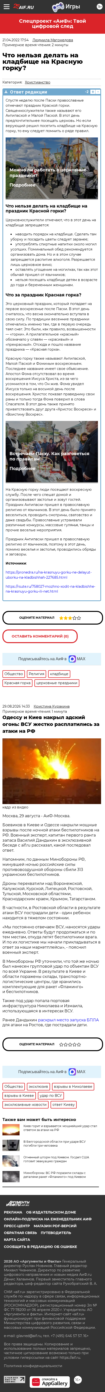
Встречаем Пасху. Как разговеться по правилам (49, 456)
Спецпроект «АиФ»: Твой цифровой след (52, 23)
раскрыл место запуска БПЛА (68, 1020)
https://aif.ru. (70, 1357)
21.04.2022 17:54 (15, 40)
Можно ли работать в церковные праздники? (48, 172)
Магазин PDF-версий (55, 1226)
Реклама (13, 1212)
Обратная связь (20, 1233)
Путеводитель (56, 1233)
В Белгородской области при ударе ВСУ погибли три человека (54, 1143)
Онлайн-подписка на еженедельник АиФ (48, 1219)
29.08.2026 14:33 (16, 706)
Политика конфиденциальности (33, 1366)
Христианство (37, 82)
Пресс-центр (17, 1226)
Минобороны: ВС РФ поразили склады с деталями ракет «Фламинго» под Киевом (54, 1175)
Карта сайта (17, 1239)
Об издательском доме (51, 1212)
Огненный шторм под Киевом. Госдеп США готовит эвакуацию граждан (56, 1159)
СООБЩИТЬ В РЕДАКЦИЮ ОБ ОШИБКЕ (40, 1247)
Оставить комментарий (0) (40, 636)
